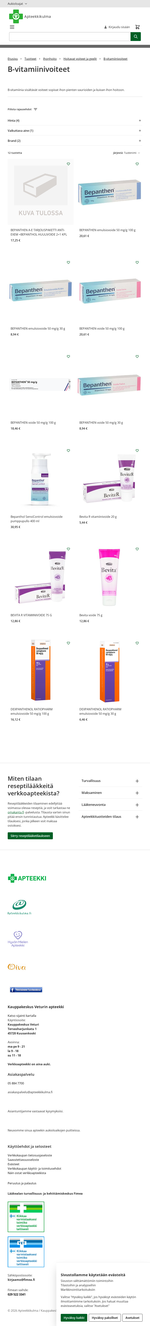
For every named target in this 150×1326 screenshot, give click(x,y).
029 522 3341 (17, 1294)
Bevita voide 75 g (90, 615)
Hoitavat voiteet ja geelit (80, 59)
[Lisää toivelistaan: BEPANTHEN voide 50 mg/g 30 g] (137, 356)
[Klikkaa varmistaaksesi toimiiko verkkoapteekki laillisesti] (75, 1252)
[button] (75, 109)
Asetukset (132, 1318)
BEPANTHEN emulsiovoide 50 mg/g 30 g (38, 328)
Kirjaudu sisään (119, 27)
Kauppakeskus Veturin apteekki (36, 1006)
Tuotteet (30, 59)
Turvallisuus (91, 780)
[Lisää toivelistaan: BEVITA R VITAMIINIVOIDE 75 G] (68, 549)
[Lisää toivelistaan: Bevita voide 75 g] (137, 549)
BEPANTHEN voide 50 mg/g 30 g (101, 423)
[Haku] (136, 36)
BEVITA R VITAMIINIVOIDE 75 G (31, 615)
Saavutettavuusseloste (23, 1160)
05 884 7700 (16, 1083)
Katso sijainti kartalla (22, 1016)
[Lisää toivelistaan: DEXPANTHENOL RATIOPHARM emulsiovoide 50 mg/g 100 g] (68, 643)
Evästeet (13, 1164)
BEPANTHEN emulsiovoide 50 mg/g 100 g (107, 230)
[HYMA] (75, 939)
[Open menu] (12, 27)
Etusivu (13, 59)
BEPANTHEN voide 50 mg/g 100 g (102, 328)
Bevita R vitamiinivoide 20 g (98, 517)
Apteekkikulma (37, 16)
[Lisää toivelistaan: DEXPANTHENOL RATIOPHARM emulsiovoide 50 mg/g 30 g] (137, 643)
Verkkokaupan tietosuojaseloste (30, 1155)
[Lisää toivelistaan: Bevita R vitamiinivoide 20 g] (137, 450)
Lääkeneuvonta (94, 804)
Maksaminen (92, 792)
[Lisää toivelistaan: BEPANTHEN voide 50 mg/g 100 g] (137, 262)
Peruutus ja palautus (22, 1183)
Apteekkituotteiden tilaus (101, 816)
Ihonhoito (50, 59)
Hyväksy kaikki (74, 1318)
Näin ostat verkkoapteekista (27, 1173)
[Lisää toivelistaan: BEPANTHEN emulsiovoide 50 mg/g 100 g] (137, 164)
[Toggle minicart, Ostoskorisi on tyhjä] (137, 27)
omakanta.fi (16, 812)
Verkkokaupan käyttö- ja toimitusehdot (34, 1169)
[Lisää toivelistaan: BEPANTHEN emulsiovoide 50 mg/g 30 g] (68, 262)
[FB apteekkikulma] (75, 989)
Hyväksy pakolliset (105, 1318)
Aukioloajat (15, 4)
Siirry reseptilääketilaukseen (30, 836)
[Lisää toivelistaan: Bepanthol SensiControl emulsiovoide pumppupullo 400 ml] (68, 450)
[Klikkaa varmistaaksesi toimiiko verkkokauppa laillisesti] (75, 1217)
